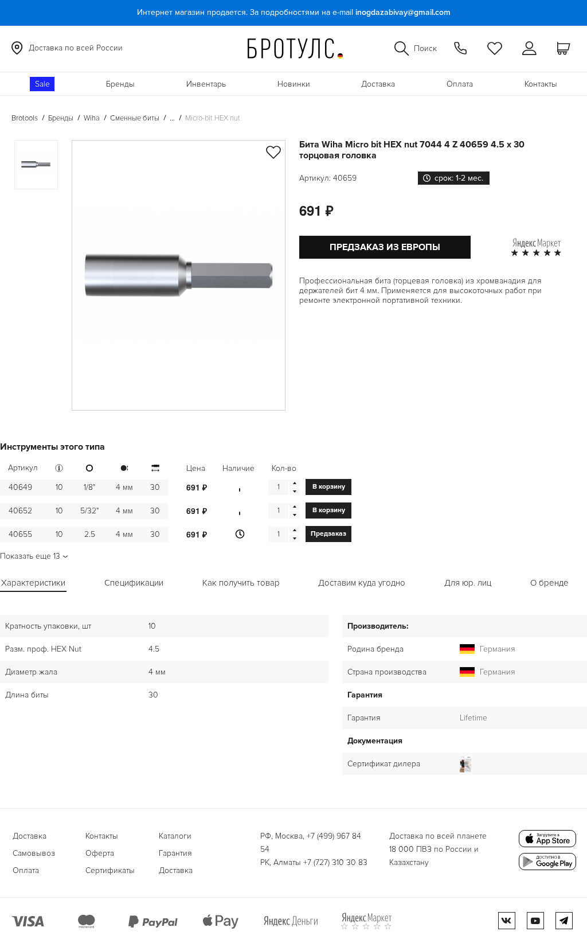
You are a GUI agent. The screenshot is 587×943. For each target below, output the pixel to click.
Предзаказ (328, 533)
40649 (20, 487)
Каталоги (175, 836)
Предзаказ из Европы (385, 247)
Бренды (120, 84)
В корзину (328, 486)
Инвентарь (206, 84)
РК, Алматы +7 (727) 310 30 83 (313, 862)
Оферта (99, 853)
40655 (20, 534)
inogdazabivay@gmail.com (403, 12)
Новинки (293, 84)
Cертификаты (110, 870)
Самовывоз (34, 853)
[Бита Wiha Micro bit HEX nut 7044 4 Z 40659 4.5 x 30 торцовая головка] (178, 275)
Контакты (541, 84)
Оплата (460, 84)
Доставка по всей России (76, 48)
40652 (20, 511)
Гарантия (175, 853)
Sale (42, 84)
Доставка (378, 84)
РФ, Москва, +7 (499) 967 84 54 (310, 842)
